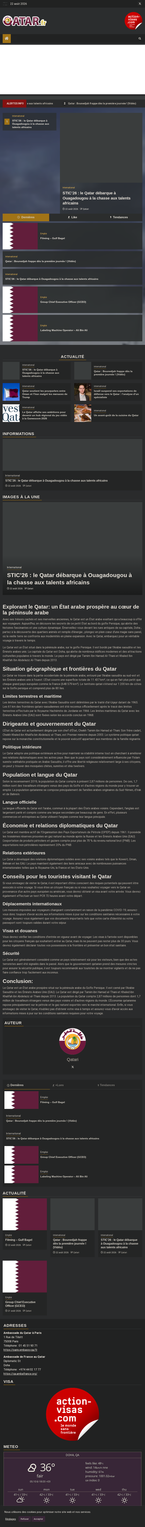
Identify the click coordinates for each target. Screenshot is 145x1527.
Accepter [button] (38, 1519)
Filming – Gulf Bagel (52, 238)
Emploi (43, 233)
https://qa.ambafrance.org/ (20, 1373)
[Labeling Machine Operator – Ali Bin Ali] (20, 328)
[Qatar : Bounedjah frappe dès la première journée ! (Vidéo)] (82, 371)
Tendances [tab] (120, 217)
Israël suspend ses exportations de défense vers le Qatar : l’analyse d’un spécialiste (116, 394)
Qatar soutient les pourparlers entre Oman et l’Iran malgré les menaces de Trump (44, 394)
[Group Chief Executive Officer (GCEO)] (20, 300)
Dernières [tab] (27, 217)
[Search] (140, 38)
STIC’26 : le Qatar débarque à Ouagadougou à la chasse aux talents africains (30, 123)
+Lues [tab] (59, 1085)
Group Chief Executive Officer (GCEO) (63, 301)
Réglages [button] (10, 1519)
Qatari (86, 209)
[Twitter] (72, 1066)
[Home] (7, 38)
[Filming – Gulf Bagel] (20, 236)
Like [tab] (74, 217)
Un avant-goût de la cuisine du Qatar (116, 415)
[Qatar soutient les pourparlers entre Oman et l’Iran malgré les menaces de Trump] (11, 392)
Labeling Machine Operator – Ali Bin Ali (64, 330)
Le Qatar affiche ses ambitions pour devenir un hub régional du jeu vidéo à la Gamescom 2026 (44, 415)
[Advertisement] (72, 69)
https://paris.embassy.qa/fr (20, 1350)
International (18, 116)
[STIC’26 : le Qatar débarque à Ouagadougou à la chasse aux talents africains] (101, 148)
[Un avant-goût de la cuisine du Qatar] (82, 413)
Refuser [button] (25, 1519)
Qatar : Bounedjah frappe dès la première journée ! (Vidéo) (82, 103)
